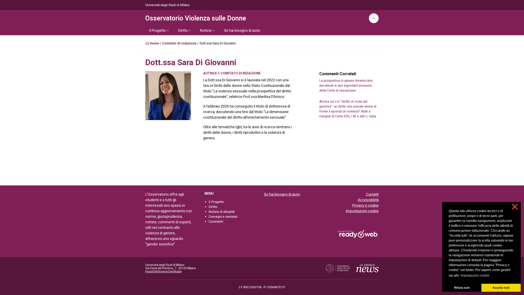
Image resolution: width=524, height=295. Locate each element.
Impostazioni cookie (362, 211)
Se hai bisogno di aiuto (282, 194)
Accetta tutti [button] (501, 287)
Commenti (216, 222)
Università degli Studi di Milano (167, 5)
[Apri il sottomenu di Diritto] (189, 30)
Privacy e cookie (365, 205)
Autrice (210, 73)
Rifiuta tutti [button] (462, 287)
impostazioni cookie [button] (475, 275)
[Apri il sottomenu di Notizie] (213, 30)
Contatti (372, 194)
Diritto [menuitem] (183, 30)
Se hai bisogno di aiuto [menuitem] (242, 30)
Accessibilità (368, 200)
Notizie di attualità (222, 212)
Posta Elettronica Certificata (163, 271)
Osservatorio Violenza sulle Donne (195, 18)
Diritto (213, 207)
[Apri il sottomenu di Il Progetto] (167, 30)
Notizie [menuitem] (206, 30)
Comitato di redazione (179, 43)
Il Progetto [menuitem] (157, 30)
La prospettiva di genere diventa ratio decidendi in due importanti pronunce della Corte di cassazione (346, 85)
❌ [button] (515, 207)
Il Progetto (216, 202)
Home (154, 43)
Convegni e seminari (223, 217)
